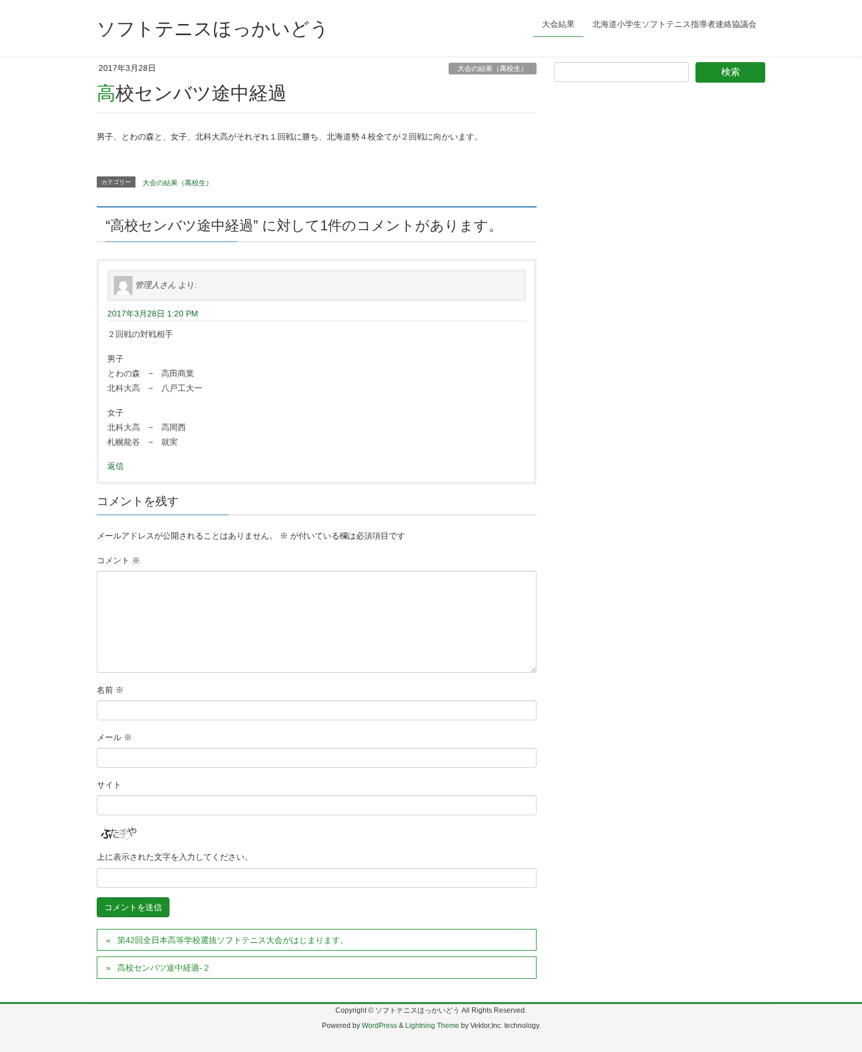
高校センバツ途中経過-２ (164, 967)
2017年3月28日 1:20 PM (152, 313)
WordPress (379, 1026)
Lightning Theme (432, 1026)
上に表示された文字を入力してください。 (175, 857)
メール (114, 737)
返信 (115, 466)
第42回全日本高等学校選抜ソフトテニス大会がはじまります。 (232, 940)
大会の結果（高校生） (492, 68)
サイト (109, 784)
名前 (110, 689)
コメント (118, 560)
